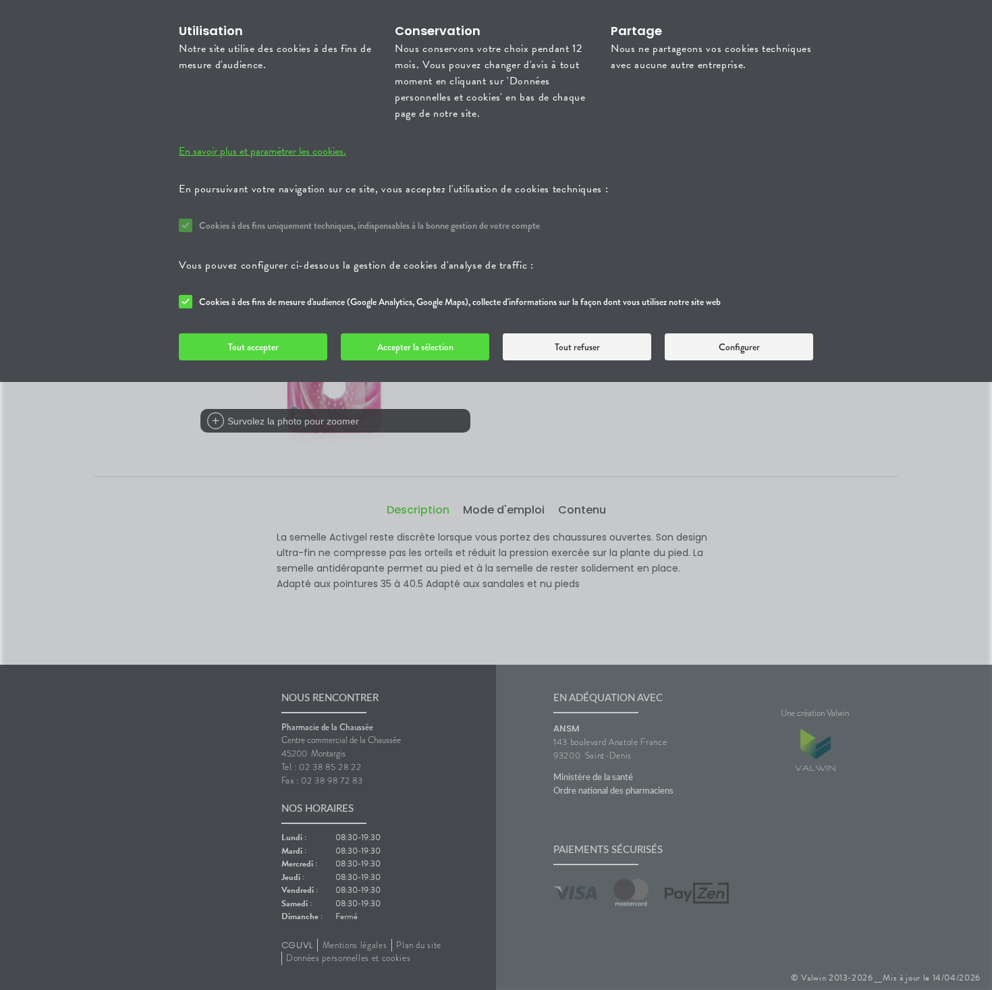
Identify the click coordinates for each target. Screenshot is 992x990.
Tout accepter (253, 347)
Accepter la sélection (415, 347)
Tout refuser (577, 347)
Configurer (739, 347)
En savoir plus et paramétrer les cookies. (262, 151)
